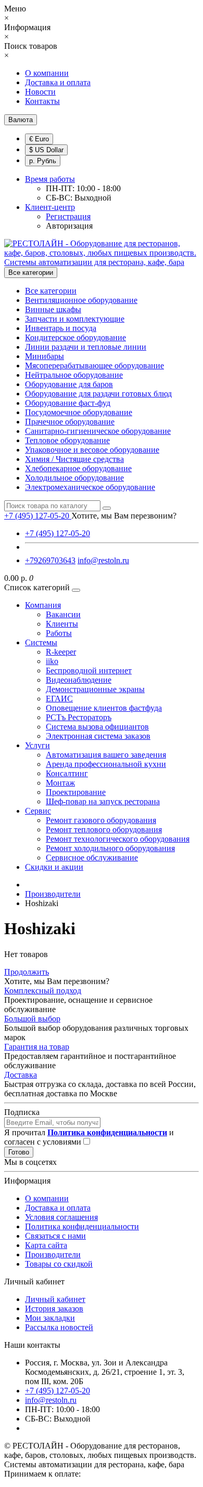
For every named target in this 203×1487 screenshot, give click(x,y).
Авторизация (69, 225)
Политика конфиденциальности (82, 1226)
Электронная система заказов (98, 736)
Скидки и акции (54, 866)
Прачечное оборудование (70, 421)
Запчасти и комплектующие (74, 318)
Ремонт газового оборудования (101, 820)
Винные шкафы (53, 309)
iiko (52, 661)
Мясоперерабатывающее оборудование (94, 365)
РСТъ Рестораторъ (78, 717)
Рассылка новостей (59, 1327)
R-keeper (61, 651)
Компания (43, 605)
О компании (47, 73)
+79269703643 (50, 560)
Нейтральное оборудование (74, 374)
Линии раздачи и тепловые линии (85, 346)
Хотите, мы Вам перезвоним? (123, 515)
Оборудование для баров (69, 384)
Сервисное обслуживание (92, 857)
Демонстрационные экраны (95, 689)
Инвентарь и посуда (60, 328)
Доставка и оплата (58, 82)
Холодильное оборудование (74, 477)
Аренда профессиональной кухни (106, 764)
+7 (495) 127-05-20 (57, 533)
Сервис (38, 810)
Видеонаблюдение (78, 679)
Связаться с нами (55, 1235)
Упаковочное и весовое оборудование (92, 449)
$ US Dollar (46, 150)
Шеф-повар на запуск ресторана (103, 801)
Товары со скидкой (59, 1263)
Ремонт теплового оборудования (104, 829)
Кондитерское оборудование (75, 337)
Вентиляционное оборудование (81, 300)
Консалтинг (67, 773)
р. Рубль (42, 161)
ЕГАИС (59, 698)
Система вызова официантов (97, 726)
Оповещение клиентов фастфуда (104, 707)
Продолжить (26, 971)
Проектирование (76, 792)
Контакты (42, 101)
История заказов (54, 1308)
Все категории (51, 290)
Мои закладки (50, 1317)
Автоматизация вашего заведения (106, 754)
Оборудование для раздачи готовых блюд (98, 393)
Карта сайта (46, 1245)
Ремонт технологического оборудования (117, 838)
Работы (59, 633)
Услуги (37, 745)
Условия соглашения (61, 1217)
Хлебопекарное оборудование (78, 468)
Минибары (44, 356)
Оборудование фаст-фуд (67, 403)
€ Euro (39, 139)
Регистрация (68, 216)
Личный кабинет (55, 1299)
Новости (40, 91)
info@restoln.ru (103, 560)
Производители (53, 1254)
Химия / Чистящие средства (74, 459)
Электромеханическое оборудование (90, 487)
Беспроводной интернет (89, 670)
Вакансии (63, 614)
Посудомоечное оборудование (78, 412)
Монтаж (60, 782)
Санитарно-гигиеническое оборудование (98, 431)
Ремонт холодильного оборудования (110, 848)
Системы (41, 642)
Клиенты (62, 623)
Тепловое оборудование (67, 440)
